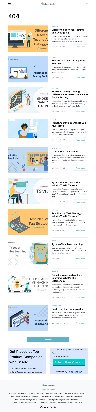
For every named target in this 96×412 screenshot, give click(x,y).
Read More (80, 47)
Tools (54, 57)
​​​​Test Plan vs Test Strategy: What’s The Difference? (67, 215)
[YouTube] (55, 407)
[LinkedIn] (45, 407)
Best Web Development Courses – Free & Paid (66, 403)
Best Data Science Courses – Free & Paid (25, 396)
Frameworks (56, 305)
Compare (55, 26)
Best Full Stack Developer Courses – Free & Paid (31, 403)
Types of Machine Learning (67, 244)
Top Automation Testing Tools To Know (69, 62)
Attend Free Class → (69, 362)
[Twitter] (48, 407)
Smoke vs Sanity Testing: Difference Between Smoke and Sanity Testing (70, 94)
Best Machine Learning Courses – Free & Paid (30, 400)
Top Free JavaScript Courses (74, 393)
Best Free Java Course (54, 393)
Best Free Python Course (17, 393)
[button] (9, 3)
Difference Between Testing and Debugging (68, 31)
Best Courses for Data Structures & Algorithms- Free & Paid (62, 396)
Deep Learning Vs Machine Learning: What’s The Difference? (67, 278)
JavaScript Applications (65, 151)
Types (54, 241)
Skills (54, 119)
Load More (48, 339)
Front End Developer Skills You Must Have (69, 124)
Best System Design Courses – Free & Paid (63, 400)
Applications (56, 148)
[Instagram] (51, 407)
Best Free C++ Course (36, 393)
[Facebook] (41, 407)
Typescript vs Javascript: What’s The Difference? (66, 184)
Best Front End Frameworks (67, 309)
